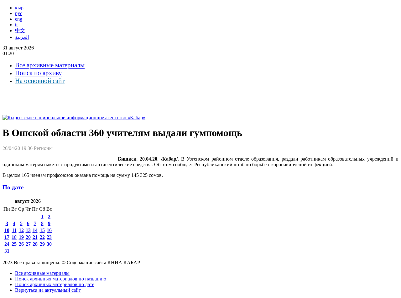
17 (6, 237)
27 (28, 244)
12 (21, 230)
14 (35, 230)
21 (35, 237)
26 (21, 244)
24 (6, 244)
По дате (13, 187)
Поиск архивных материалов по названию (60, 278)
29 (42, 244)
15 (42, 230)
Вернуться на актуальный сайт (48, 290)
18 (14, 237)
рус (18, 13)
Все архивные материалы (50, 65)
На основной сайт (40, 81)
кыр (19, 7)
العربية (22, 37)
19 (21, 237)
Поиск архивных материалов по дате (54, 284)
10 (6, 230)
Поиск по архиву (38, 73)
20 (28, 237)
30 (49, 244)
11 (14, 230)
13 (28, 230)
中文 (20, 30)
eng (18, 19)
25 (14, 244)
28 (35, 244)
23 (49, 237)
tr (16, 24)
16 (49, 230)
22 (42, 237)
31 (6, 251)
